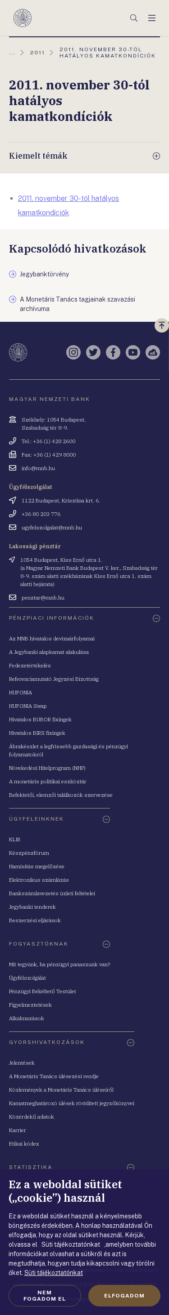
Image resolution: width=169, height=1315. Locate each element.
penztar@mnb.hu (43, 597)
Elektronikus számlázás (39, 879)
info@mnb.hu (38, 468)
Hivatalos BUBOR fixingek (40, 719)
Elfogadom (124, 1296)
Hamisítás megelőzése (36, 866)
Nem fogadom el (44, 1295)
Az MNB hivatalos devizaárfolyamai (52, 638)
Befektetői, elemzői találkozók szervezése (61, 794)
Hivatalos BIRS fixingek (37, 732)
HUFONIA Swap (28, 705)
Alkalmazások (26, 1018)
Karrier (17, 1130)
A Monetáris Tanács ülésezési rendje (54, 1076)
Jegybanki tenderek (32, 906)
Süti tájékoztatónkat (53, 1272)
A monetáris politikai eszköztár (48, 781)
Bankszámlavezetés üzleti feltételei (52, 893)
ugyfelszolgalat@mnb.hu (52, 527)
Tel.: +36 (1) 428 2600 (48, 441)
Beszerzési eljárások (35, 920)
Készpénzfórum (29, 852)
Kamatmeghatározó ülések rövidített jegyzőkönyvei (71, 1103)
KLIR (14, 839)
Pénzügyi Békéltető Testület (42, 991)
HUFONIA (20, 692)
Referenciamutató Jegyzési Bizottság (54, 678)
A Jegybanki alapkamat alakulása (49, 652)
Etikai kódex (24, 1143)
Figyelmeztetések (30, 1004)
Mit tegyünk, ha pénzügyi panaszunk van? (59, 964)
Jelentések (22, 1062)
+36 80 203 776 (41, 514)
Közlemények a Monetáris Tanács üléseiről (61, 1089)
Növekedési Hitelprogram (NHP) (47, 767)
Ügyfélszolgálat (27, 977)
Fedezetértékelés (30, 665)
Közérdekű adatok (31, 1116)
